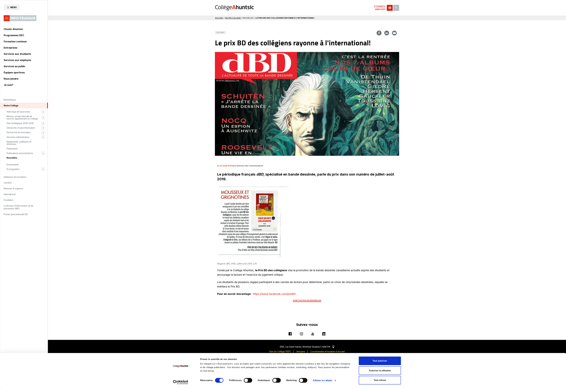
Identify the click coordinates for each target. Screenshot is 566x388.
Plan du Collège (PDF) (280, 351)
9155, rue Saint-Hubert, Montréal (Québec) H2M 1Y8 (307, 346)
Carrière (8, 182)
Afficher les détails (322, 380)
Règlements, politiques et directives (19, 143)
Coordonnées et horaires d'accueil (327, 351)
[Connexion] (390, 8)
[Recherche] (396, 8)
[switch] (248, 380)
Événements (13, 164)
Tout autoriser (380, 361)
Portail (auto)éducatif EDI (16, 214)
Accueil (219, 18)
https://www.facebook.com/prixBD (274, 293)
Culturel (220, 32)
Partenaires (12, 148)
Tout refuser (380, 380)
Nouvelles (12, 158)
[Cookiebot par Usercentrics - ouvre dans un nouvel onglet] (181, 382)
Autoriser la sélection (380, 370)
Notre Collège (233, 18)
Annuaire (300, 351)
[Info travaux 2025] (20, 18)
